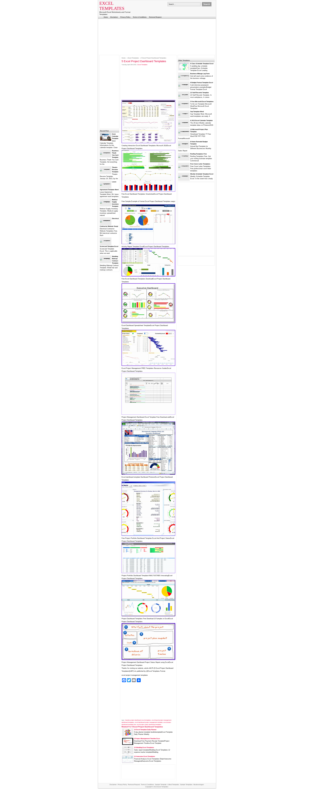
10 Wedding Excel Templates (144, 747)
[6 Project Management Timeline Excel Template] (127, 744)
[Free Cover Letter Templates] (183, 166)
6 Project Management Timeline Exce (147, 738)
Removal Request (155, 17)
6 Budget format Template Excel (201, 82)
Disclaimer (114, 17)
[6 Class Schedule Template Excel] (184, 69)
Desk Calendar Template (115, 136)
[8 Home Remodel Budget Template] (183, 143)
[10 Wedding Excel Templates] (127, 753)
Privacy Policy (125, 17)
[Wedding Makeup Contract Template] (105, 258)
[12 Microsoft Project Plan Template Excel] (183, 131)
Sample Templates (186, 784)
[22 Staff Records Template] (183, 94)
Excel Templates (133, 58)
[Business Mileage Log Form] (183, 75)
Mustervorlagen (198, 784)
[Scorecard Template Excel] (105, 240)
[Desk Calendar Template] (105, 140)
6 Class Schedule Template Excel (201, 63)
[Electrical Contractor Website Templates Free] (105, 220)
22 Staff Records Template (199, 92)
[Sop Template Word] (183, 113)
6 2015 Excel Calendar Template (201, 120)
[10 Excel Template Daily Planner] (127, 736)
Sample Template (161, 784)
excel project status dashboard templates (149, 724)
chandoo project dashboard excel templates (138, 720)
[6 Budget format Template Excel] (183, 84)
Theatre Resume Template (115, 170)
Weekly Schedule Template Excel (201, 174)
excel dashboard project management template (149, 722)
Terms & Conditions (140, 17)
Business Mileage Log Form (200, 74)
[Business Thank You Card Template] (105, 152)
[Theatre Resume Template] (105, 169)
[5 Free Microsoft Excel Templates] (183, 103)
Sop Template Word (197, 111)
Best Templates (174, 784)
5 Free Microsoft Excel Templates (202, 101)
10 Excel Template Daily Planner (145, 730)
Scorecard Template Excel (109, 246)
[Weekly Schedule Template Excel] (183, 176)
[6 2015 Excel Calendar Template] (183, 122)
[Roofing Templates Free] (183, 156)
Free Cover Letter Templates (200, 164)
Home (106, 17)
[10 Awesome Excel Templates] (127, 762)
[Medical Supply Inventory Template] (105, 201)
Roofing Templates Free (198, 154)
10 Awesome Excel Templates (144, 756)
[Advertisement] (157, 36)
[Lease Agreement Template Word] (105, 184)
